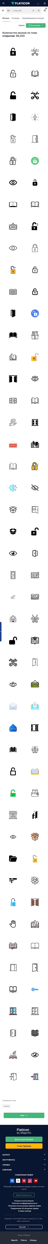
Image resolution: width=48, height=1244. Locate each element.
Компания (7, 1170)
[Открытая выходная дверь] (13, 117)
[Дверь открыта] (13, 313)
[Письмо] (35, 575)
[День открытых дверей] (13, 618)
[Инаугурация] (13, 880)
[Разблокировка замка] (13, 95)
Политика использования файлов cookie (24, 1206)
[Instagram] (30, 1181)
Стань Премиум (24, 1146)
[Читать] (35, 1054)
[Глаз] (13, 182)
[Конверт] (13, 705)
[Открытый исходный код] (35, 335)
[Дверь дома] (35, 553)
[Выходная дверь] (13, 1076)
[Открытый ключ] (35, 989)
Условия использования (24, 1201)
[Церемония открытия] (35, 51)
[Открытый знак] (13, 226)
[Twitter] (18, 1181)
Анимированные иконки (33, 18)
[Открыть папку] (13, 858)
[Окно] (35, 422)
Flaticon (24, 1240)
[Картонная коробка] (13, 531)
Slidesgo (33, 1240)
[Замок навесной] (35, 226)
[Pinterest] (24, 1181)
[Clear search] (33, 10)
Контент (6, 1155)
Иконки (5, 18)
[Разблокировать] (13, 73)
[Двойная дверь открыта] (13, 378)
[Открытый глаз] (13, 248)
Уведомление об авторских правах (25, 1208)
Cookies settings (24, 1211)
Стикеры (16, 18)
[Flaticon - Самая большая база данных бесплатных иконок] (20, 3)
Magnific (14, 1240)
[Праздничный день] (35, 749)
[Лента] (35, 618)
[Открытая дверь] (35, 509)
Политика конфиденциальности (24, 1203)
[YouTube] (36, 1181)
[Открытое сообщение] (35, 705)
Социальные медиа (24, 1175)
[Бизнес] (13, 967)
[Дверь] (35, 139)
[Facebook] (12, 1181)
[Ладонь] (13, 924)
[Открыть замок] (35, 182)
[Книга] (35, 73)
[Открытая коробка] (35, 836)
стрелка (6, 1106)
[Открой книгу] (35, 640)
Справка (6, 1165)
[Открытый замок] (13, 51)
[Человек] (35, 815)
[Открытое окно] (13, 400)
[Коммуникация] (13, 422)
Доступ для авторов (24, 1139)
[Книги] (13, 335)
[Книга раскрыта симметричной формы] (13, 204)
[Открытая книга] (35, 444)
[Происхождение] (35, 117)
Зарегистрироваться (24, 1195)
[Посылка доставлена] (13, 509)
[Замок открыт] (35, 291)
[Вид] (35, 378)
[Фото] (13, 553)
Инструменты (8, 1160)
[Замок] (13, 597)
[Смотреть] (13, 836)
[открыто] (35, 684)
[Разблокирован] (13, 139)
